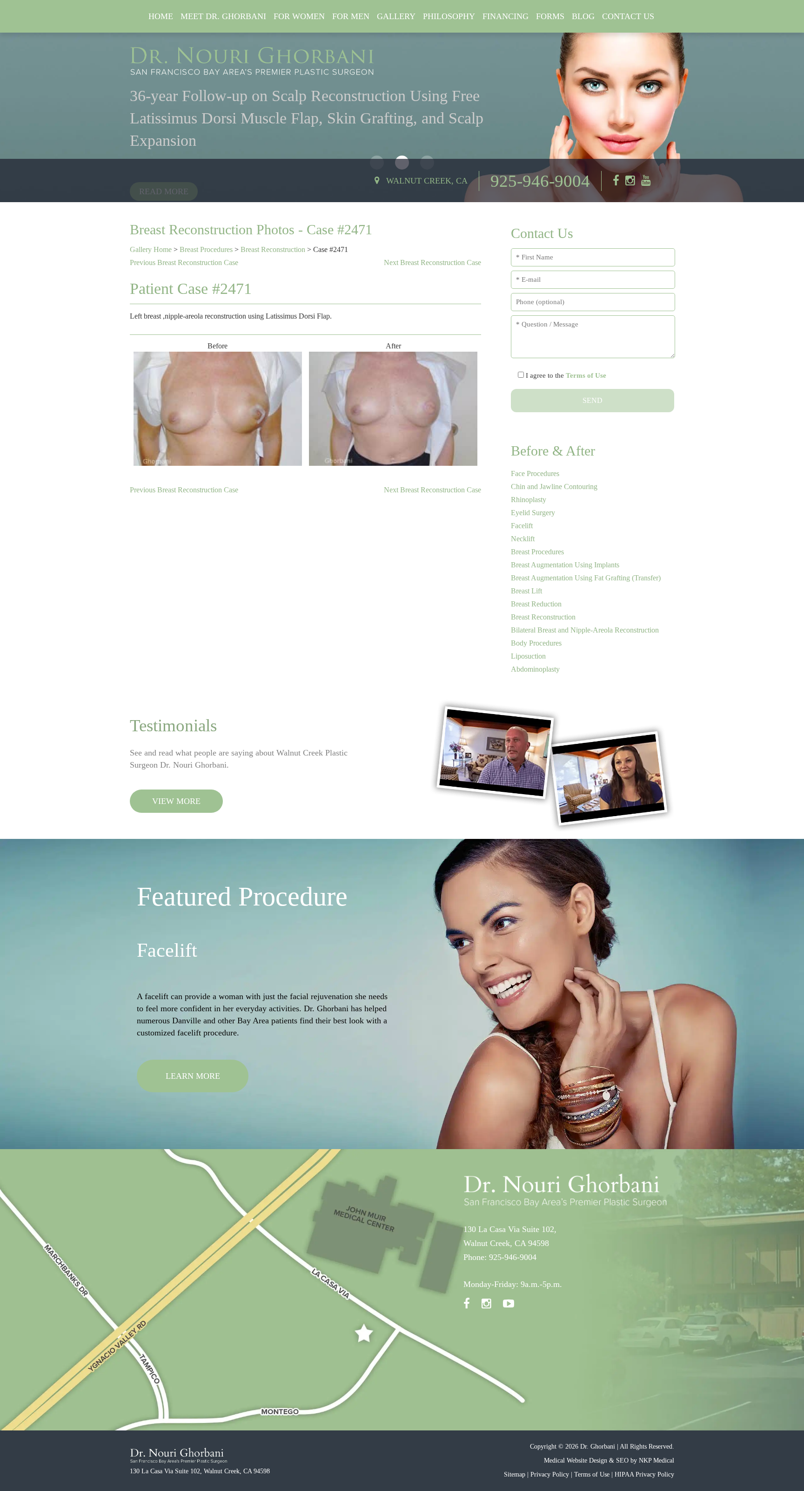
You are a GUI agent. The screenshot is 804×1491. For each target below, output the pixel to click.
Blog (583, 16)
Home (160, 16)
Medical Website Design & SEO (586, 1460)
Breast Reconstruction (273, 249)
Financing (505, 16)
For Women (299, 16)
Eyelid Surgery (533, 513)
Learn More (193, 1100)
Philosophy (449, 16)
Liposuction (528, 656)
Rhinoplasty (528, 500)
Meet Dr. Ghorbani (223, 16)
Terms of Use (586, 375)
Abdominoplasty (535, 669)
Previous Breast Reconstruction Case (184, 262)
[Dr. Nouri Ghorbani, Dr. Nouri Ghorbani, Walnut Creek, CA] (252, 61)
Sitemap (514, 1474)
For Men (350, 16)
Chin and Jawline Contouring (554, 486)
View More (176, 801)
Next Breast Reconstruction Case (432, 262)
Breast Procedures (206, 249)
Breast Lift (526, 591)
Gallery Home (151, 249)
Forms (550, 16)
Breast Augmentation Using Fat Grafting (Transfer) (586, 578)
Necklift (523, 539)
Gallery (396, 16)
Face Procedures (535, 473)
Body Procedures (536, 643)
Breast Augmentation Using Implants (565, 565)
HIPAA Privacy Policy (644, 1474)
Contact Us (628, 16)
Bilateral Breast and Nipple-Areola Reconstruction (585, 630)
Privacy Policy (549, 1474)
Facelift (522, 526)
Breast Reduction (536, 604)
